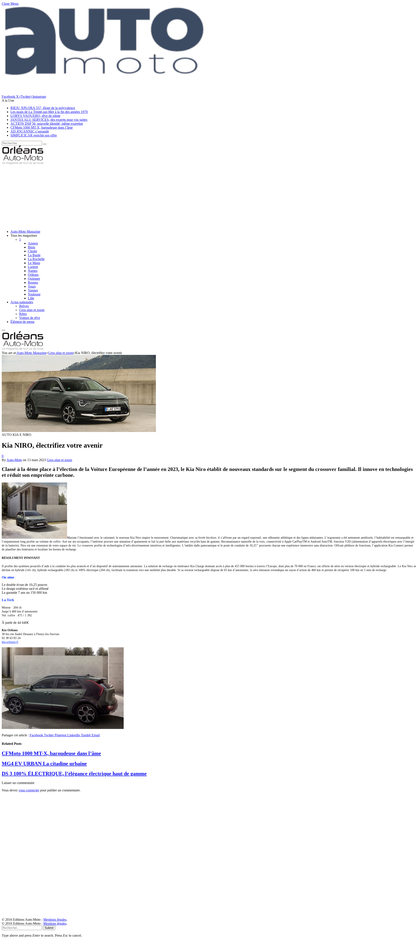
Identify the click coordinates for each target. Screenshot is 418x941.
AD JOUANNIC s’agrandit (29, 131)
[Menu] (3, 330)
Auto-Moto (14, 460)
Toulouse (34, 294)
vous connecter (29, 790)
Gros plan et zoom (31, 310)
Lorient (33, 267)
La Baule (34, 255)
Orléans (33, 275)
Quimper (34, 278)
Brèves (24, 306)
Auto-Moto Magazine (25, 231)
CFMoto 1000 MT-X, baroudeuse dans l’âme (41, 127)
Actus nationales (21, 302)
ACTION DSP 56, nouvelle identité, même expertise (46, 123)
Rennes (33, 282)
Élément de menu (22, 322)
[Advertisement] (132, 195)
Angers (33, 243)
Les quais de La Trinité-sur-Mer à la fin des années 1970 (49, 112)
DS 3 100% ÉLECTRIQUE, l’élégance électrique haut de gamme (74, 773)
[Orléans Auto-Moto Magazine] (23, 163)
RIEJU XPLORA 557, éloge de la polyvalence (42, 108)
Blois (31, 247)
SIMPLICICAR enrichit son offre (33, 135)
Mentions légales (54, 919)
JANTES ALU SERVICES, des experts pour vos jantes (48, 119)
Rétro (23, 314)
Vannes (33, 290)
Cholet (32, 251)
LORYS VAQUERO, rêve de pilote (35, 116)
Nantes (32, 271)
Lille (31, 298)
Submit (49, 927)
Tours (32, 286)
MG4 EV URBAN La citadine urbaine (44, 763)
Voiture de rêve (29, 318)
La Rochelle (36, 259)
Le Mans (34, 263)
